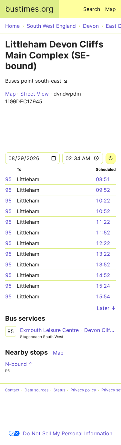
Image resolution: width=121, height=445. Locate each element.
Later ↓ (106, 308)
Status (59, 390)
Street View (34, 93)
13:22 (103, 254)
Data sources (36, 390)
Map (110, 9)
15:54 (103, 296)
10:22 (103, 200)
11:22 (103, 222)
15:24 (103, 286)
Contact (12, 390)
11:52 (103, 232)
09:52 (103, 190)
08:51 (103, 179)
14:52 (103, 275)
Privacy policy (83, 390)
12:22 (103, 243)
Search (91, 9)
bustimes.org (29, 9)
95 (8, 179)
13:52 (103, 264)
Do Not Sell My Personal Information (67, 433)
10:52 (103, 211)
